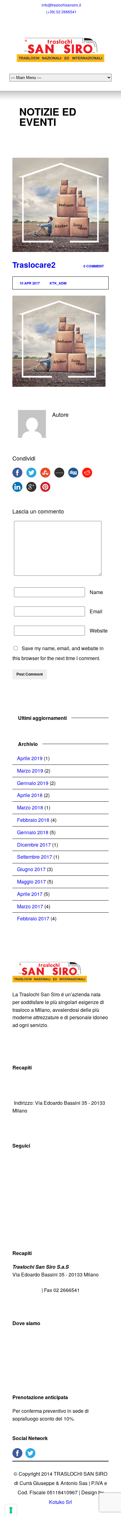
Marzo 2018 (30, 807)
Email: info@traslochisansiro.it (47, 1091)
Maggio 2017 (31, 881)
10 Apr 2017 (30, 283)
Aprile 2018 (30, 795)
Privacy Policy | (29, 1047)
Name (96, 592)
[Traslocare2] (60, 205)
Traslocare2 (34, 264)
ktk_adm (58, 283)
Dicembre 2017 (34, 844)
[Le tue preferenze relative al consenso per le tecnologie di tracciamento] (11, 1510)
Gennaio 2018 (32, 832)
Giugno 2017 (31, 869)
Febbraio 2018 (33, 819)
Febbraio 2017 (33, 918)
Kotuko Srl (60, 1501)
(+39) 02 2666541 (61, 11)
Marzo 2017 (30, 906)
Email (96, 611)
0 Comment (93, 266)
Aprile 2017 (30, 893)
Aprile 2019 (30, 758)
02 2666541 (27, 1289)
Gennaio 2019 (32, 783)
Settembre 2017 (34, 856)
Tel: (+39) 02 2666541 (38, 1081)
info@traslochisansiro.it (61, 4)
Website (99, 630)
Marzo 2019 (30, 770)
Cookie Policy (62, 1047)
